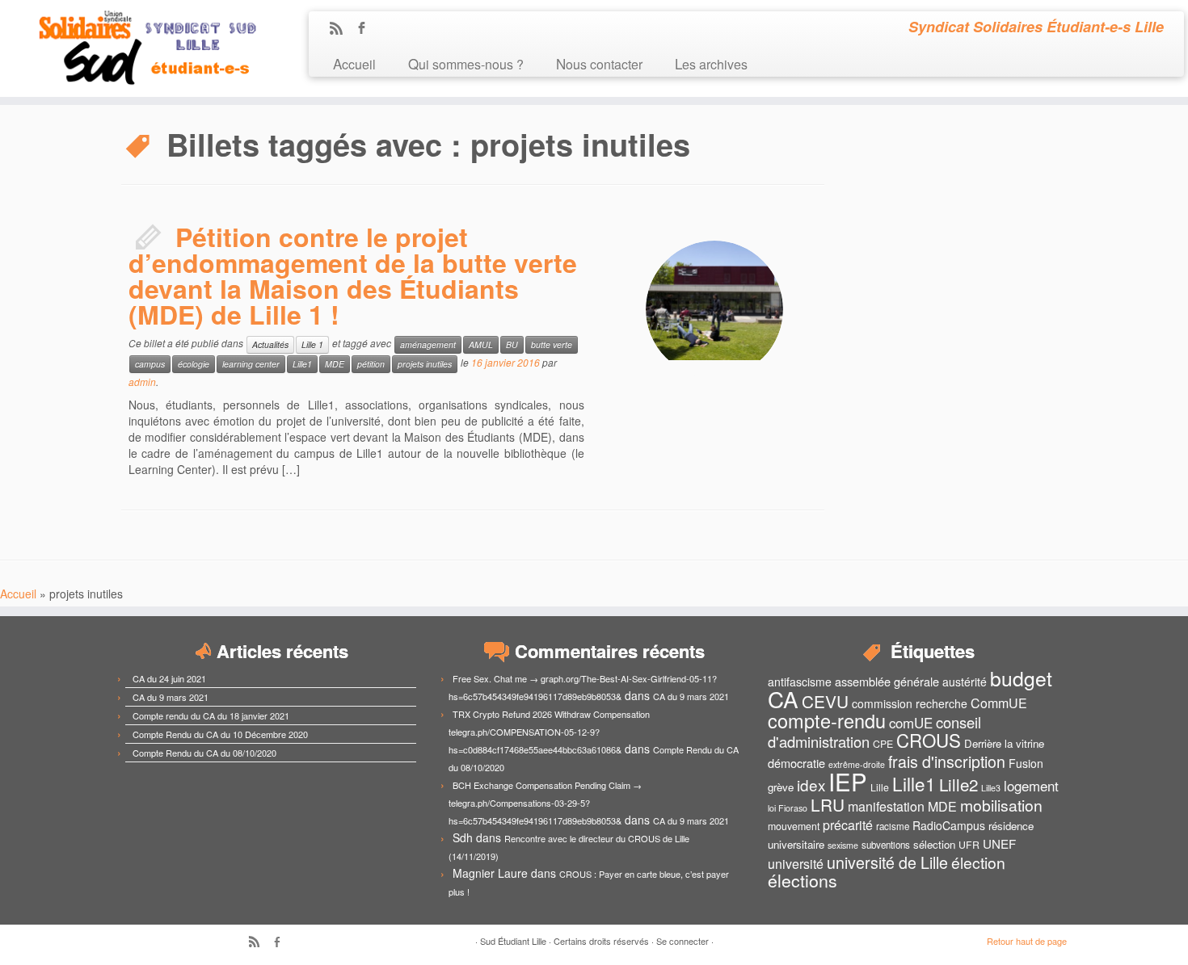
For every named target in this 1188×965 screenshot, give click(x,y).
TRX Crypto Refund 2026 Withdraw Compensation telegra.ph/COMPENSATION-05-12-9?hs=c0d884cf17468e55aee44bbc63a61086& (549, 731)
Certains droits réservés (601, 940)
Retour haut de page (1027, 940)
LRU (828, 804)
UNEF (999, 843)
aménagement (428, 344)
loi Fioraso (787, 808)
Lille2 (958, 784)
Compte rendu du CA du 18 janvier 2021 (211, 715)
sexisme (843, 845)
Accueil (354, 63)
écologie (193, 364)
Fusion (1026, 763)
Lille (879, 787)
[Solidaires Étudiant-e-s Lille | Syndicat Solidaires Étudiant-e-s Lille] (137, 48)
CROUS (928, 740)
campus (150, 364)
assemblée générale (887, 681)
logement (1031, 785)
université (796, 863)
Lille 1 (312, 344)
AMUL (481, 344)
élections (802, 880)
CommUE (999, 703)
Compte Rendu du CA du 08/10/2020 (204, 752)
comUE (911, 722)
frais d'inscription (946, 761)
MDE (334, 364)
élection (978, 862)
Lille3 (991, 788)
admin (142, 381)
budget (1021, 678)
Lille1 (302, 364)
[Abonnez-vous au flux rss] (341, 29)
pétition (371, 364)
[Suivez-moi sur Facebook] (366, 29)
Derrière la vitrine (1004, 743)
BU (512, 344)
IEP (847, 781)
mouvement (793, 826)
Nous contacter (599, 63)
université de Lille (887, 862)
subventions (886, 844)
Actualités (270, 344)
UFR (968, 844)
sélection (934, 844)
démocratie (796, 762)
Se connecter (682, 940)
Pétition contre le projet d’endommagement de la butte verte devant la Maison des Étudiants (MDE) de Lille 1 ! (352, 275)
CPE (883, 743)
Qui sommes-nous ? (466, 63)
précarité (848, 825)
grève (781, 787)
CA (783, 698)
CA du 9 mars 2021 (171, 696)
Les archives (711, 63)
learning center (251, 364)
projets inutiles (425, 364)
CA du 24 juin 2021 (169, 678)
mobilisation (1001, 805)
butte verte (551, 344)
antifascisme (800, 681)
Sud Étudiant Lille (513, 940)
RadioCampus (948, 825)
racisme (892, 826)
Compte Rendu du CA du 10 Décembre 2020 (220, 734)
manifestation (886, 806)
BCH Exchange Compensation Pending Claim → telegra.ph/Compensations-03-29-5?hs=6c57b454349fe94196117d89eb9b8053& (545, 802)
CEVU (825, 701)
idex (811, 784)
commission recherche (909, 703)
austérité (964, 681)
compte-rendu (827, 720)
